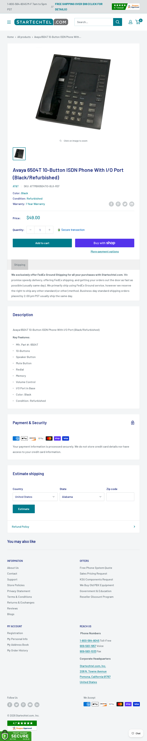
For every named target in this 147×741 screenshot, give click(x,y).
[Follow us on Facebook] (9, 704)
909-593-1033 (88, 651)
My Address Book (18, 644)
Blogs (10, 614)
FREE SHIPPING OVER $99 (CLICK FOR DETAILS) (79, 6)
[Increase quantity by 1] (49, 230)
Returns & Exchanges (20, 602)
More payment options (105, 251)
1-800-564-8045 (89, 640)
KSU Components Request (96, 579)
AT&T (16, 186)
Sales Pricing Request (93, 573)
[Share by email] (131, 204)
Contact (12, 573)
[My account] (130, 22)
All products (24, 36)
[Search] (117, 22)
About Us (13, 567)
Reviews (12, 608)
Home (10, 36)
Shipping (19, 264)
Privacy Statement (18, 591)
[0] (138, 22)
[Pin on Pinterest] (118, 204)
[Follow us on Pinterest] (23, 704)
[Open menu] (9, 22)
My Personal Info (17, 639)
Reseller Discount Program (96, 596)
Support (12, 579)
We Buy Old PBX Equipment (97, 585)
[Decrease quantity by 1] (30, 230)
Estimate (23, 509)
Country (18, 488)
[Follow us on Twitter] (16, 704)
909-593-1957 (88, 645)
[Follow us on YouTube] (30, 704)
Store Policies (16, 585)
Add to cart (42, 243)
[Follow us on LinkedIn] (36, 704)
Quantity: (18, 229)
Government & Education (96, 591)
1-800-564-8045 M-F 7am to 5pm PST (27, 6)
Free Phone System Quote (96, 567)
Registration (15, 633)
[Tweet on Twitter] (124, 204)
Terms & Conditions (19, 596)
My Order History (17, 650)
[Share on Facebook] (111, 204)
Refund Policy (20, 526)
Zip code (111, 488)
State (63, 488)
